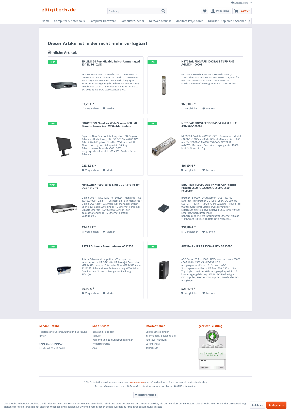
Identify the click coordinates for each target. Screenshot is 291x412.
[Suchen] (163, 11)
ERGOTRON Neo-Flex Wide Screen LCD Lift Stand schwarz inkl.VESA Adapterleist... (109, 125)
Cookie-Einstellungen (157, 331)
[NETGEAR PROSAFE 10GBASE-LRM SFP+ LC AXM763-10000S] (163, 147)
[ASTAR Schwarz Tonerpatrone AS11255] (64, 270)
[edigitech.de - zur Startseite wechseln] (59, 12)
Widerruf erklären (145, 394)
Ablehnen (257, 405)
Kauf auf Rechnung (156, 339)
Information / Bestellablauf (161, 335)
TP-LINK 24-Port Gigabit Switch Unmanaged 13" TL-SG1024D (111, 63)
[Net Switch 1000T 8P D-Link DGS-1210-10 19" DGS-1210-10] (64, 208)
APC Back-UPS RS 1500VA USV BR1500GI (207, 246)
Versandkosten (137, 382)
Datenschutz (153, 343)
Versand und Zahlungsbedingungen (112, 339)
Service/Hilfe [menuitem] (241, 2)
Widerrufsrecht (101, 343)
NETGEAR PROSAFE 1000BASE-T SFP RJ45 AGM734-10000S (207, 63)
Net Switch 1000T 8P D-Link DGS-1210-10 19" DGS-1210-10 (111, 186)
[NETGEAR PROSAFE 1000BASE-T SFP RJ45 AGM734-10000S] (163, 85)
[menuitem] (137, 11)
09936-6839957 (51, 344)
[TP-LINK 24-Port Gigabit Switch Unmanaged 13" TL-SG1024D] (64, 85)
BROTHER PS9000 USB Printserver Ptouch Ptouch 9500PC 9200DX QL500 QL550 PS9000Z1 (208, 188)
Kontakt (96, 335)
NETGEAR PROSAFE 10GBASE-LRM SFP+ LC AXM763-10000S (209, 125)
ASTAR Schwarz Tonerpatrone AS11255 (107, 246)
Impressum (152, 347)
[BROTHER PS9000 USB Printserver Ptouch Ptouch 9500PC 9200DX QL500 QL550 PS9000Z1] (163, 208)
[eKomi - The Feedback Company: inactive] (225, 350)
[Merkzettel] (204, 11)
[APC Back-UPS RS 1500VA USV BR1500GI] (163, 270)
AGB (94, 347)
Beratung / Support (103, 331)
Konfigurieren (276, 405)
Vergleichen (92, 108)
